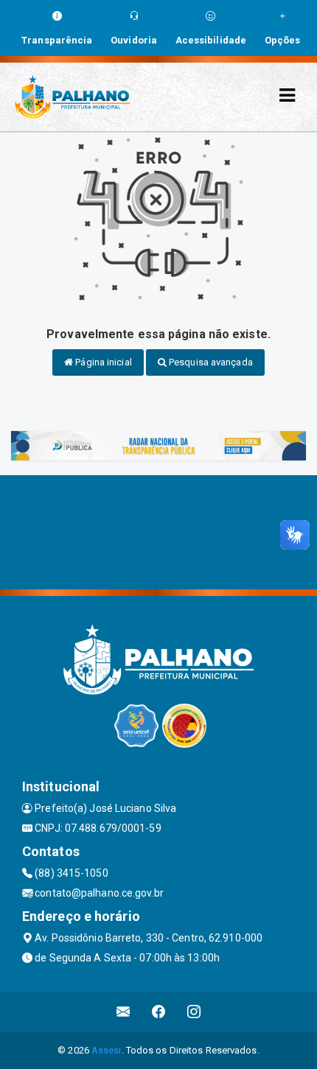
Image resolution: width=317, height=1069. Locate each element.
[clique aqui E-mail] (123, 1012)
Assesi (106, 1050)
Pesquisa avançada (210, 362)
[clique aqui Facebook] (159, 1012)
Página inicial (102, 362)
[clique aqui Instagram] (194, 1012)
